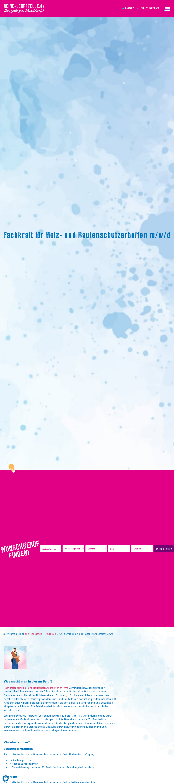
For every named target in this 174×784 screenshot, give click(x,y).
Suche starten (164, 548)
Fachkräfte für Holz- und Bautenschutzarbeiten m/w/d (36, 687)
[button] (5, 778)
